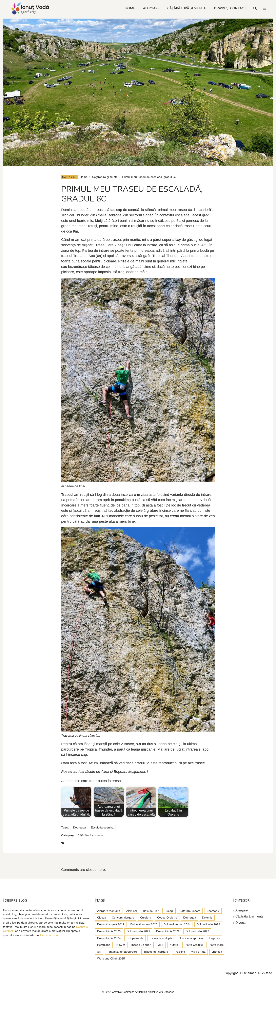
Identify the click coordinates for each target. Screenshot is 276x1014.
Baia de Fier (151, 910)
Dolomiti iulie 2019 (208, 924)
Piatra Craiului (194, 944)
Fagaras (214, 938)
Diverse (241, 922)
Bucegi (169, 910)
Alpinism (131, 910)
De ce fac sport (50, 935)
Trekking (179, 951)
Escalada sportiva (102, 827)
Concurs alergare (123, 917)
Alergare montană (108, 910)
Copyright (231, 973)
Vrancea (217, 951)
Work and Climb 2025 (111, 958)
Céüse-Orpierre (167, 917)
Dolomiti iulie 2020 (109, 931)
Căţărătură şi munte (105, 176)
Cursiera (145, 917)
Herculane (103, 944)
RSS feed (265, 973)
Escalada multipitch (162, 938)
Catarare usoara (189, 910)
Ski (99, 951)
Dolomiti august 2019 (110, 924)
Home (83, 176)
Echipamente (135, 938)
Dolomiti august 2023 (143, 924)
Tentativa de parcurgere (122, 951)
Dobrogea (79, 827)
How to (120, 944)
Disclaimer (248, 973)
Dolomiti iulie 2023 (197, 931)
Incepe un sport (141, 944)
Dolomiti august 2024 (177, 924)
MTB (160, 944)
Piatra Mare (216, 944)
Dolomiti (207, 917)
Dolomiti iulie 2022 (168, 931)
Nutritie (174, 944)
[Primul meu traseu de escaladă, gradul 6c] (138, 90)
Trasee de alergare (156, 951)
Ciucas (101, 917)
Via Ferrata (198, 951)
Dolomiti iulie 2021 (138, 931)
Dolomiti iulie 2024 (109, 938)
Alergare (241, 910)
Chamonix (212, 910)
